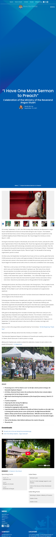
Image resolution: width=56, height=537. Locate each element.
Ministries (4, 516)
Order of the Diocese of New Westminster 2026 (40, 486)
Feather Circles (33, 498)
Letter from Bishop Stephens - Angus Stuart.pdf (15, 433)
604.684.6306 (5, 534)
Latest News (33, 474)
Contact (26, 2)
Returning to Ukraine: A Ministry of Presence (41, 495)
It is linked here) (17, 344)
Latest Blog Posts (34, 492)
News (16, 185)
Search (11, 2)
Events (3, 521)
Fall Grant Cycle (34, 478)
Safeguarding (38, 2)
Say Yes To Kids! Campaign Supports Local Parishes (40, 481)
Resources (5, 518)
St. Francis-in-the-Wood (15, 471)
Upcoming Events (7, 474)
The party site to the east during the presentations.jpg (17, 431)
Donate (31, 2)
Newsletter (5, 523)
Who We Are (5, 514)
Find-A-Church (18, 2)
